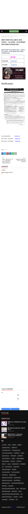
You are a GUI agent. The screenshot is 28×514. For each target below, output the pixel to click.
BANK (9, 444)
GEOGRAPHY (20, 455)
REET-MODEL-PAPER (6, 491)
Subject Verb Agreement (7, 496)
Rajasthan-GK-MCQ (6, 483)
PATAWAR (14, 469)
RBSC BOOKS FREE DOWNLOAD (8, 488)
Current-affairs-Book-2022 (7, 453)
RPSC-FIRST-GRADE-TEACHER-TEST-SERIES (10, 494)
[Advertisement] (14, 15)
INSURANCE (23, 464)
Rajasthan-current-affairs (7, 480)
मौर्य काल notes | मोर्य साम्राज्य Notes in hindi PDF (17, 422)
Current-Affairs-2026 (16, 450)
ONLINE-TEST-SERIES (6, 469)
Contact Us (17, 509)
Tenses (20, 496)
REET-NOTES (14, 491)
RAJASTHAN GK (17, 477)
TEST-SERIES (11, 499)
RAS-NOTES (11, 485)
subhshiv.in (13, 507)
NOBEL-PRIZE (16, 466)
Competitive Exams (6, 447)
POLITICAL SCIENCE (6, 472)
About (13, 509)
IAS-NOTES (19, 461)
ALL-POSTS (4, 444)
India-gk (8, 464)
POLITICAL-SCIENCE (15, 472)
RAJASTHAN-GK (17, 480)
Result (20, 491)
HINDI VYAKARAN (20, 458)
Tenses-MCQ (4, 499)
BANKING (19, 444)
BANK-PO (14, 444)
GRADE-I (13, 458)
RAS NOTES (4, 485)
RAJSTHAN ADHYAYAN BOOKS (17, 483)
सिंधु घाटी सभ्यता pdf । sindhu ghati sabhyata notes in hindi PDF (15, 435)
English (22, 453)
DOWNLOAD (17, 136)
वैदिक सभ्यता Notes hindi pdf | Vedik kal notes (16, 428)
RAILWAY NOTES (12, 474)
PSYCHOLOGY (5, 474)
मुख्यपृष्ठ (2, 35)
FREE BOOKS (13, 455)
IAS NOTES (13, 461)
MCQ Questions (9, 466)
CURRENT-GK (16, 453)
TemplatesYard (17, 512)
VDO (17, 499)
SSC (21, 494)
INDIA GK (4, 464)
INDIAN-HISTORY (15, 464)
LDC (3, 466)
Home (9, 509)
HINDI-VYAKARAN (5, 461)
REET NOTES (22, 488)
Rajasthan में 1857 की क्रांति (7, 477)
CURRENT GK (14, 447)
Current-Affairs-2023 (6, 450)
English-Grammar (5, 455)
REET (6, 35)
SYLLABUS (16, 496)
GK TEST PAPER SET (6, 458)
